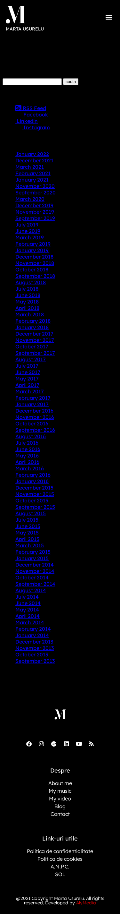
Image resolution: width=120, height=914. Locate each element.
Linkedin (26, 121)
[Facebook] (28, 743)
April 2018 (27, 308)
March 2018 (29, 314)
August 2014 (30, 590)
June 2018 (27, 295)
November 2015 (34, 494)
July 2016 (26, 443)
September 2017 (35, 353)
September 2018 (35, 276)
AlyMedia (86, 903)
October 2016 (31, 423)
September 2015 (35, 507)
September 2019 (35, 218)
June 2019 (27, 231)
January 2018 (32, 327)
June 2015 (27, 526)
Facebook (35, 114)
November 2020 (35, 186)
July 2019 (26, 224)
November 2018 (34, 263)
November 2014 (34, 571)
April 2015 (27, 539)
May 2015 (27, 532)
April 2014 (27, 616)
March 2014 (29, 622)
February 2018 (33, 321)
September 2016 (35, 430)
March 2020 (29, 199)
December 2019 (34, 205)
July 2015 (26, 520)
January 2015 (32, 558)
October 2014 (32, 577)
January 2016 (32, 481)
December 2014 (34, 564)
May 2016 (27, 455)
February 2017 (33, 398)
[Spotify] (53, 743)
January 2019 (32, 250)
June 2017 (27, 372)
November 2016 (34, 417)
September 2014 (35, 584)
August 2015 (30, 513)
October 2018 (31, 269)
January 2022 (32, 154)
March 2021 (29, 167)
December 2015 (34, 487)
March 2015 (29, 545)
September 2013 (35, 661)
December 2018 (34, 256)
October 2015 (31, 500)
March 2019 (29, 237)
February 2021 (33, 173)
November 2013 (34, 648)
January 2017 (32, 404)
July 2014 (27, 597)
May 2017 (27, 378)
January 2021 (32, 179)
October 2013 (31, 654)
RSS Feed (33, 108)
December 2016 (34, 410)
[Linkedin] (66, 743)
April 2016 (27, 462)
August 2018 (30, 282)
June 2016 (27, 449)
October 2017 (31, 346)
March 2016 (29, 468)
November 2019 (34, 212)
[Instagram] (41, 743)
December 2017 (34, 333)
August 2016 (30, 436)
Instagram (36, 127)
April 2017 (27, 385)
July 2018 (26, 289)
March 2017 (29, 391)
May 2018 (27, 301)
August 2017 (30, 359)
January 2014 (32, 635)
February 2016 (33, 475)
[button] (109, 17)
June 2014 (28, 603)
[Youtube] (78, 743)
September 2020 (35, 192)
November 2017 (34, 340)
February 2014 (33, 629)
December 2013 (34, 641)
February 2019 (33, 244)
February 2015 (33, 552)
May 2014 (27, 609)
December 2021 (34, 160)
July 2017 (26, 366)
